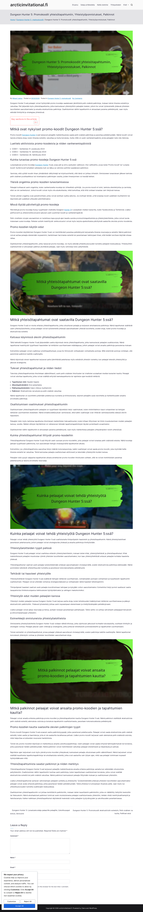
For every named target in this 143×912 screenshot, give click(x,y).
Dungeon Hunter (41, 165)
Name (13, 857)
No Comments (77, 98)
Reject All (28, 901)
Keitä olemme (102, 5)
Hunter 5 (67, 210)
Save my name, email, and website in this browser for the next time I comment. (41, 887)
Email (12, 867)
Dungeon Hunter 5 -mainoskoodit (59, 98)
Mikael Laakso (17, 98)
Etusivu (75, 5)
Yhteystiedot (116, 5)
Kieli (125, 5)
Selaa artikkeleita (88, 5)
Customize (11, 901)
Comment (14, 836)
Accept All (19, 906)
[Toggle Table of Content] (34, 122)
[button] (128, 4)
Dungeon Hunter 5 (29, 135)
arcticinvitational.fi (29, 4)
